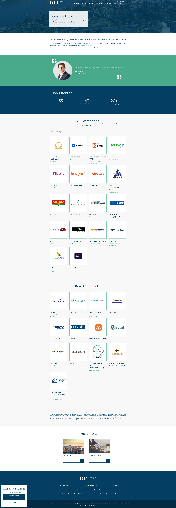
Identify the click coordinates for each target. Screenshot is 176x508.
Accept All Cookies (14, 495)
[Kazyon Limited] (78, 177)
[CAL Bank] (58, 355)
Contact (122, 3)
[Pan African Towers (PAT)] (98, 151)
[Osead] (117, 330)
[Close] (25, 486)
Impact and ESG (96, 3)
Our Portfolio (107, 3)
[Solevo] (117, 149)
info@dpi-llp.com (92, 485)
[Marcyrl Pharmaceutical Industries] (117, 179)
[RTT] (58, 233)
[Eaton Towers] (98, 305)
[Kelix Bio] (78, 304)
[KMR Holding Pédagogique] (117, 207)
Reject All (13, 498)
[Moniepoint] (78, 149)
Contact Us (113, 493)
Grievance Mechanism (99, 503)
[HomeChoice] (78, 233)
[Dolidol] (78, 259)
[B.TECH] (78, 355)
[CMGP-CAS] (58, 260)
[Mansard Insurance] (98, 330)
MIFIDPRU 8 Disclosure (124, 503)
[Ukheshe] (98, 177)
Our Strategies (85, 3)
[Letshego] (117, 304)
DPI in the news (103, 493)
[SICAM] (58, 206)
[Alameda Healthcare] (58, 150)
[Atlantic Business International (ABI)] (117, 356)
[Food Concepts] (78, 206)
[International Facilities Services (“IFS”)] (58, 386)
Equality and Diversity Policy (84, 503)
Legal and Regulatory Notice (53, 503)
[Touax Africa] (58, 330)
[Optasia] (58, 305)
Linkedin (116, 485)
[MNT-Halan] (117, 234)
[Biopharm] (98, 206)
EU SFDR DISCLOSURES (112, 503)
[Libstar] (78, 330)
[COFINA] (58, 177)
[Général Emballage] (98, 233)
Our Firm (75, 3)
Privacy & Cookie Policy (68, 503)
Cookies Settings (13, 502)
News (115, 3)
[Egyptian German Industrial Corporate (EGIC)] (98, 357)
